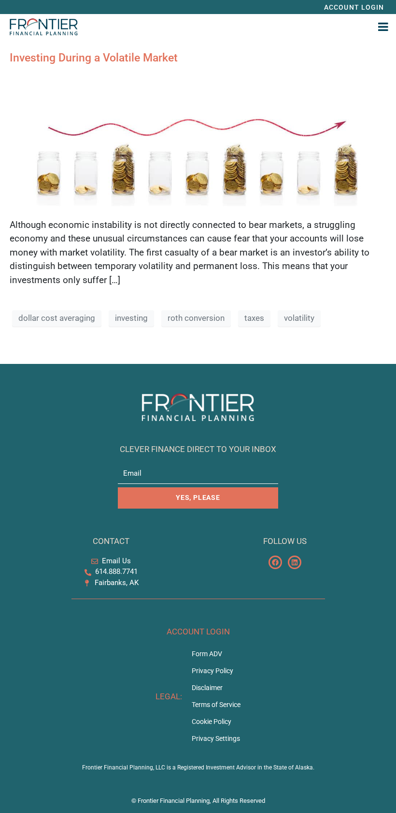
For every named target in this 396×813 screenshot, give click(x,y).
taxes (254, 318)
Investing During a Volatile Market (94, 57)
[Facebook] (275, 562)
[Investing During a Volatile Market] (198, 140)
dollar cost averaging (56, 318)
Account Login (198, 631)
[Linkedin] (294, 562)
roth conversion (196, 318)
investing (131, 318)
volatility (299, 318)
